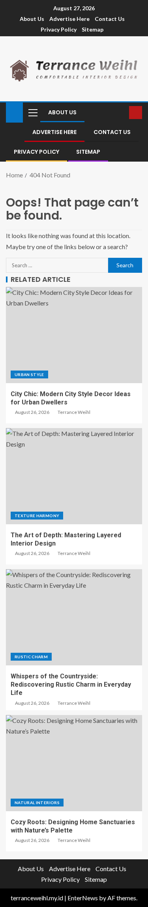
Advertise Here (69, 18)
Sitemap (92, 29)
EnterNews (82, 897)
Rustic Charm (31, 656)
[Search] (122, 112)
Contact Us (110, 18)
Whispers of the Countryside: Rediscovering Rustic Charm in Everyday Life (71, 684)
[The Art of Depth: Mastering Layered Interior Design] (74, 476)
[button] (32, 112)
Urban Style (29, 374)
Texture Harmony (37, 515)
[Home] (14, 111)
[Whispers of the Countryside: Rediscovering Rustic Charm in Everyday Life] (74, 617)
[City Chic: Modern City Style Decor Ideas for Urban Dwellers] (74, 335)
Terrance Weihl (74, 412)
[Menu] (32, 112)
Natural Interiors (37, 802)
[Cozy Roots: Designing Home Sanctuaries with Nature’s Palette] (74, 763)
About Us (32, 18)
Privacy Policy (59, 29)
